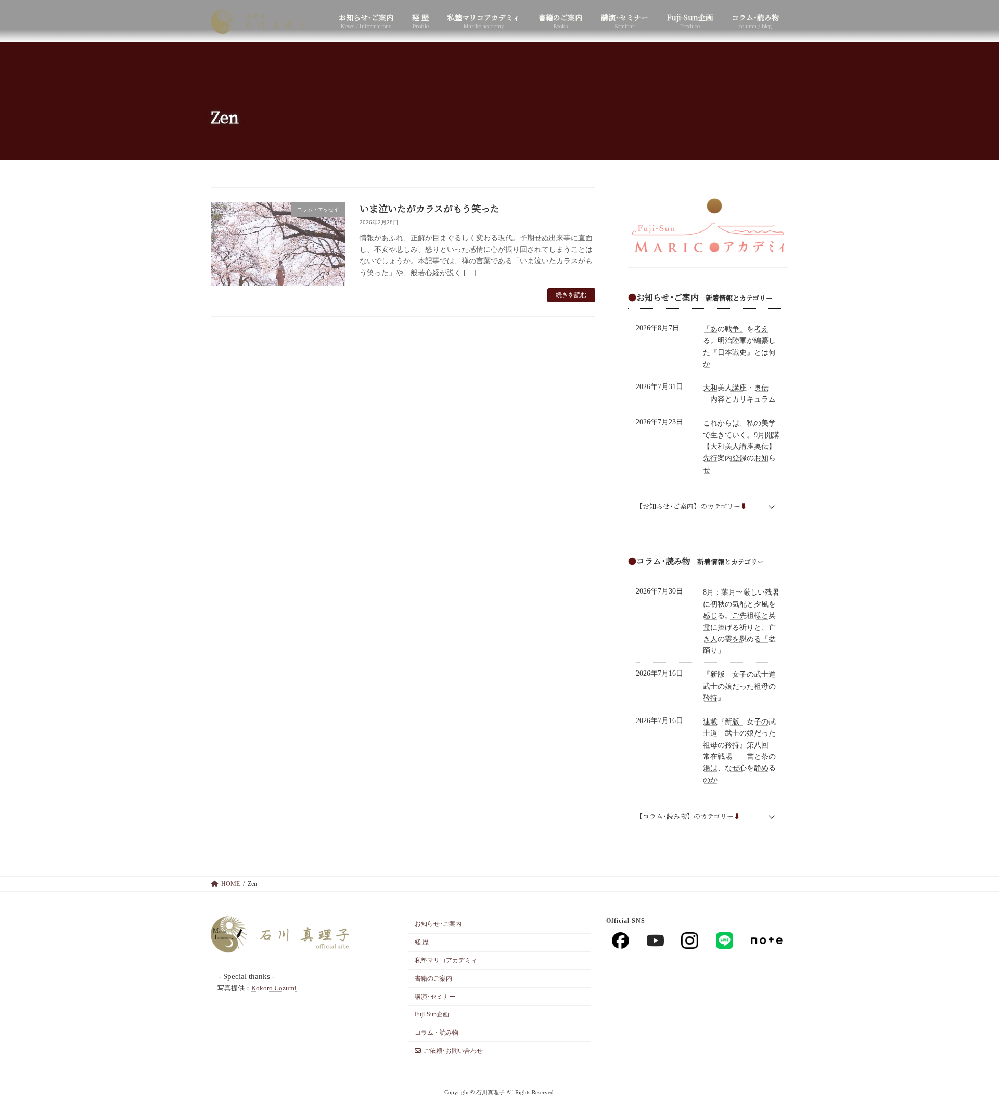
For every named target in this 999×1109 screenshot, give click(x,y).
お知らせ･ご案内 (438, 923)
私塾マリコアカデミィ (446, 960)
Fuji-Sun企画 (432, 1014)
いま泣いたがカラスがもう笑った (429, 208)
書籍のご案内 (433, 978)
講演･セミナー (435, 996)
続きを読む (571, 295)
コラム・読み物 (436, 1032)
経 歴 (422, 942)
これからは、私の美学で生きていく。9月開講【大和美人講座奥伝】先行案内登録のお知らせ (741, 447)
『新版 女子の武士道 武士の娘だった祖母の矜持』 (743, 686)
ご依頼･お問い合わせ (453, 1050)
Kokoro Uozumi (274, 988)
